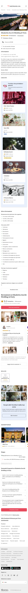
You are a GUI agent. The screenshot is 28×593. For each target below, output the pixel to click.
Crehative (6, 176)
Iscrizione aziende (5, 559)
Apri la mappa (22, 457)
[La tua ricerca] (2, 14)
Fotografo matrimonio (5, 526)
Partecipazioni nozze (5, 531)
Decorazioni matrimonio (6, 538)
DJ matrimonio (4, 543)
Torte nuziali (22, 540)
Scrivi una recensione (14, 307)
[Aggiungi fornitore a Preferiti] (26, 14)
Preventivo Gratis (14, 510)
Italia (5, 582)
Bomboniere (14, 531)
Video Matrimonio (16, 526)
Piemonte (3, 9)
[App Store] (6, 569)
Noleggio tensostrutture (15, 533)
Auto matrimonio (14, 528)
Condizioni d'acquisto (18, 551)
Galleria (23, 28)
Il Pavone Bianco (8, 198)
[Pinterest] (8, 575)
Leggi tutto (4, 77)
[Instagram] (11, 575)
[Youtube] (14, 575)
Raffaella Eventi (8, 152)
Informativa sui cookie (18, 553)
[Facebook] (2, 575)
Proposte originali (14, 540)
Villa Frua (5, 444)
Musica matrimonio (5, 528)
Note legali (9, 551)
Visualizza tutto (14, 289)
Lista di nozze (16, 538)
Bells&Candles (16, 515)
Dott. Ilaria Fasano (9, 106)
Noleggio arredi (4, 533)
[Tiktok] (17, 575)
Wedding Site (9, 561)
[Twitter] (5, 575)
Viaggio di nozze (4, 540)
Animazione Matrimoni (6, 536)
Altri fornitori (14, 415)
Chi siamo (13, 559)
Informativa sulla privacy (6, 553)
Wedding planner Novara (6, 463)
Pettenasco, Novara (7, 38)
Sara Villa (6, 128)
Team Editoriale (20, 559)
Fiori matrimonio (15, 536)
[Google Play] (16, 569)
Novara (9, 9)
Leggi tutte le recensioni (13, 364)
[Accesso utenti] (26, 6)
